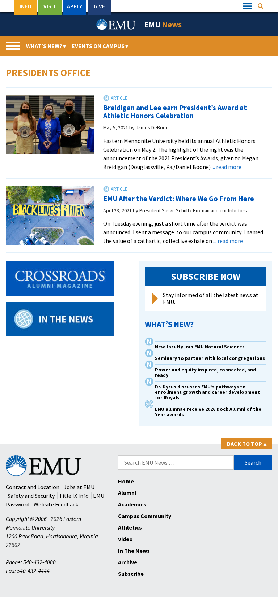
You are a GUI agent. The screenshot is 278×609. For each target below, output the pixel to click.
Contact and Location (32, 487)
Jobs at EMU (79, 487)
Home (126, 481)
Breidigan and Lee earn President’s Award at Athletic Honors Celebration (175, 111)
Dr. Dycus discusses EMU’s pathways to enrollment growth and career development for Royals (207, 392)
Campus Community (144, 515)
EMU (163, 25)
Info (25, 6)
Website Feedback (56, 504)
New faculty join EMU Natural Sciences (200, 347)
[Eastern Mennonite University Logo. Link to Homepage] (116, 24)
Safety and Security (31, 495)
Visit (49, 6)
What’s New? (46, 45)
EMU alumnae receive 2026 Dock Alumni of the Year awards (208, 412)
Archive (127, 562)
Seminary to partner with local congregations (210, 358)
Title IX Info (74, 495)
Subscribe (131, 573)
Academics (132, 504)
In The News (134, 550)
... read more (226, 166)
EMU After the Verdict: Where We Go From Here (178, 198)
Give (99, 6)
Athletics (130, 527)
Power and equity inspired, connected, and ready (205, 372)
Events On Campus (100, 45)
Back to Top (246, 443)
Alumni (127, 492)
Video (125, 539)
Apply (74, 6)
